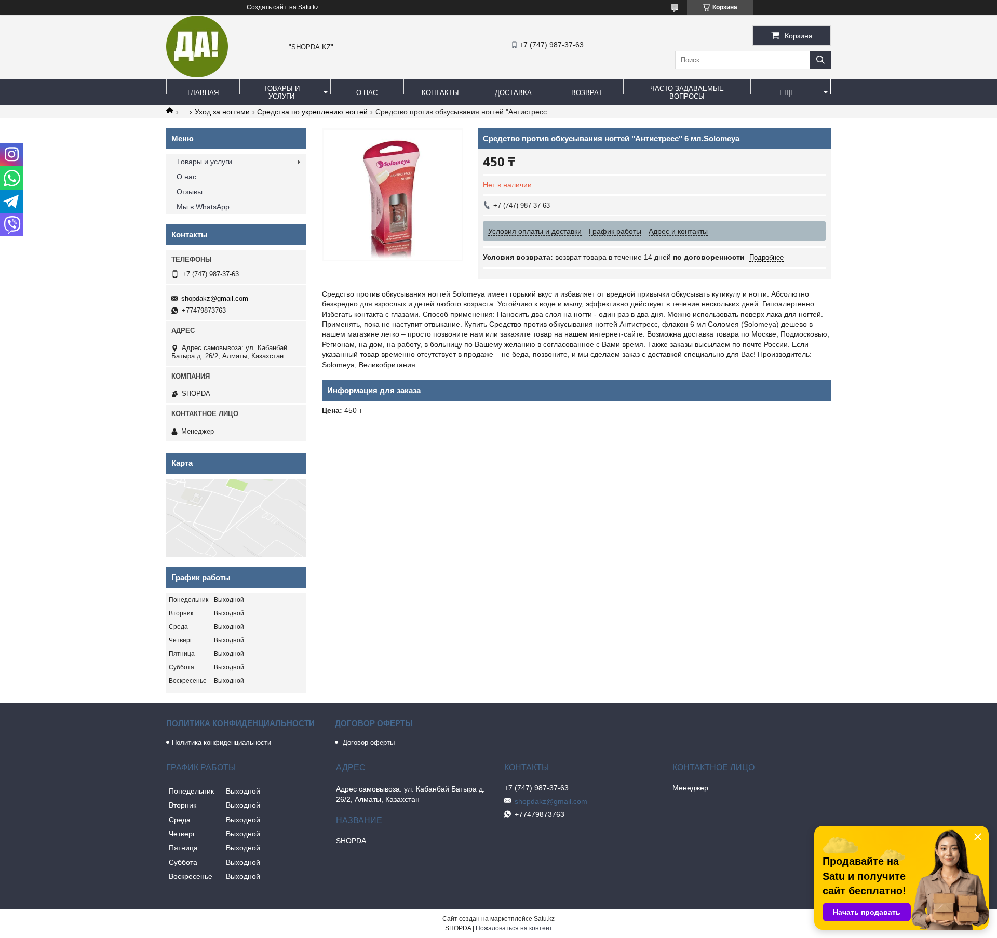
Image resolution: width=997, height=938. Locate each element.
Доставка (513, 93)
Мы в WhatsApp (203, 207)
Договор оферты (368, 742)
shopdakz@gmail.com (214, 298)
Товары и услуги (282, 92)
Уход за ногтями (222, 112)
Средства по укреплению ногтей (312, 112)
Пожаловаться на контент (514, 928)
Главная (203, 93)
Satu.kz (544, 918)
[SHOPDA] (197, 75)
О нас (367, 93)
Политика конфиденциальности (221, 742)
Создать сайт (267, 7)
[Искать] (820, 60)
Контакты (440, 93)
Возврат (586, 93)
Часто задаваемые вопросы (687, 92)
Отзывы (190, 191)
